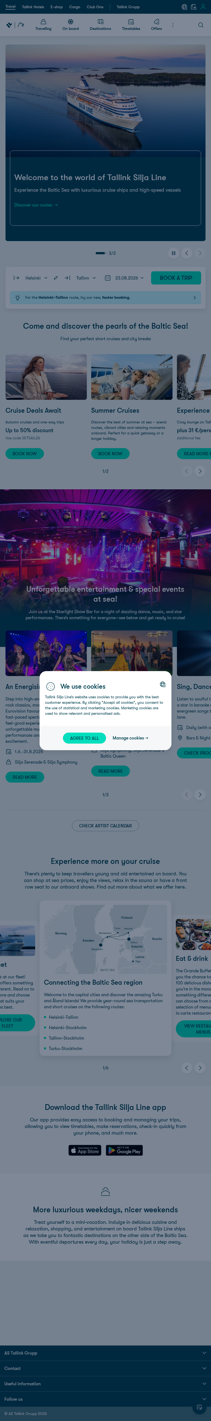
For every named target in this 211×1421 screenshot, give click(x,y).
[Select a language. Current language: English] (162, 684)
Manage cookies (128, 738)
